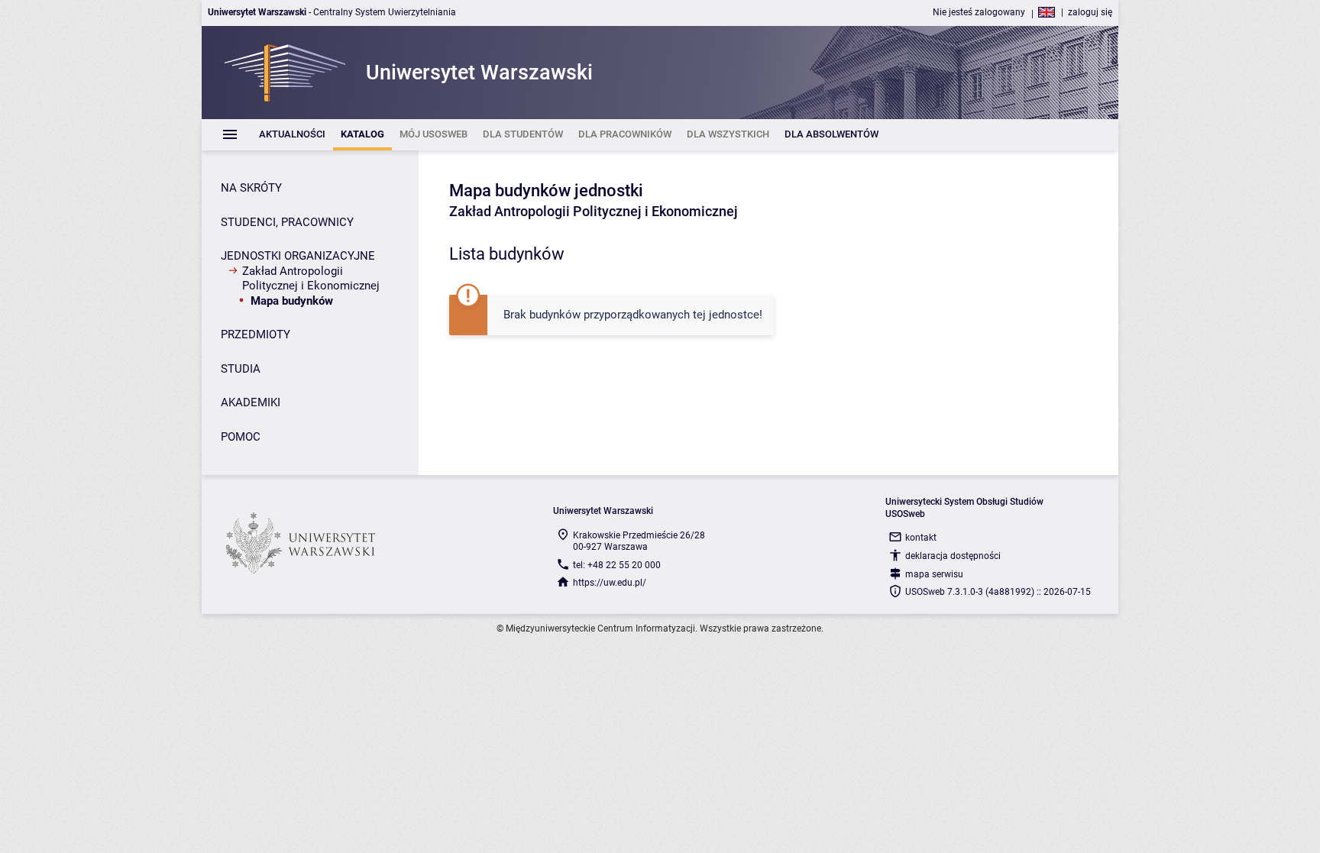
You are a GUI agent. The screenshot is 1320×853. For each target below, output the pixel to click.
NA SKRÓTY (251, 188)
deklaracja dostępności (953, 556)
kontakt (921, 537)
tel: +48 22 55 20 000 (617, 565)
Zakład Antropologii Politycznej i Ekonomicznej (311, 278)
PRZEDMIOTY (255, 334)
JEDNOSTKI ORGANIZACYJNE (298, 256)
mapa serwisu (934, 574)
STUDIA (240, 369)
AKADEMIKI (250, 402)
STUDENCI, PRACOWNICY (287, 222)
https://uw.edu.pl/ (609, 582)
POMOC (240, 437)
